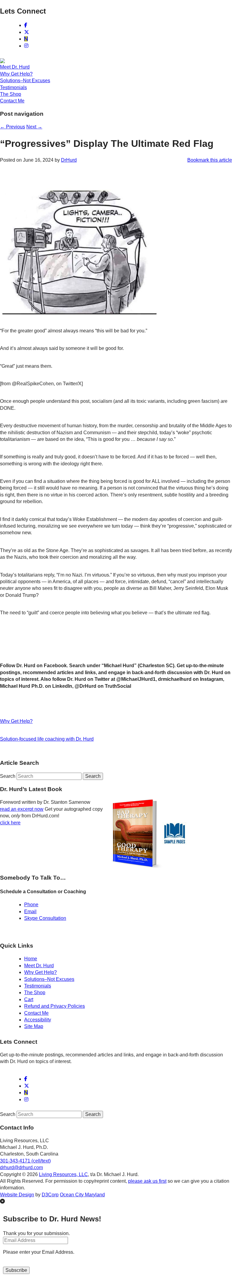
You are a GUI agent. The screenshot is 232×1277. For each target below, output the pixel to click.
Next (34, 126)
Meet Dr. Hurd (15, 67)
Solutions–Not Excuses (25, 80)
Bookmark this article (209, 160)
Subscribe (16, 1270)
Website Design (17, 1194)
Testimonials (13, 87)
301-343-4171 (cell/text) (25, 1160)
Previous (12, 126)
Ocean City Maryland (82, 1194)
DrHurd (69, 160)
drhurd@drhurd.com (21, 1167)
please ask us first (147, 1181)
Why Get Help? (16, 73)
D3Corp (50, 1194)
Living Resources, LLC (63, 1174)
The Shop (10, 94)
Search (7, 776)
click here (10, 822)
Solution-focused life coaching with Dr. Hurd (47, 739)
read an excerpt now (22, 809)
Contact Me (12, 100)
